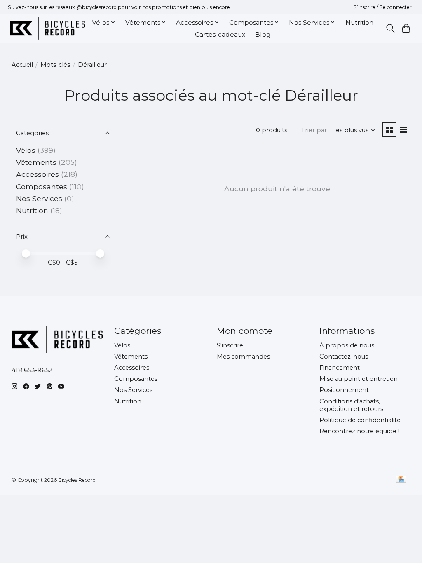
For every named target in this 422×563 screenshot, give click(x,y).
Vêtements (36, 162)
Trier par (314, 130)
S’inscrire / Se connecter (383, 7)
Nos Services (39, 198)
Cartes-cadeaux (220, 34)
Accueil (22, 64)
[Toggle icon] (390, 28)
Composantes (41, 186)
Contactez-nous (343, 356)
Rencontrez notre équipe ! (359, 431)
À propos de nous (346, 345)
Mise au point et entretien (358, 378)
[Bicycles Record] (47, 28)
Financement (339, 367)
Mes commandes (243, 356)
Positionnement (344, 390)
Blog (262, 34)
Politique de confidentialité (360, 420)
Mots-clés (55, 64)
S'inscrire (230, 345)
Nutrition (359, 22)
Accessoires (37, 174)
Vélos (25, 150)
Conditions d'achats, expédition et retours (351, 405)
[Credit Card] (401, 480)
